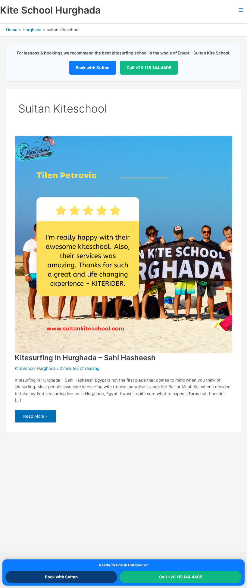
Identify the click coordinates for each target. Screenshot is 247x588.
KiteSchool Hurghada (35, 368)
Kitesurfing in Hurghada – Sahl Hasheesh (85, 357)
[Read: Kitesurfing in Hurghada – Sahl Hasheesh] (123, 244)
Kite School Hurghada (50, 10)
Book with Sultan (93, 67)
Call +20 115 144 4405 (149, 67)
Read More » (35, 418)
